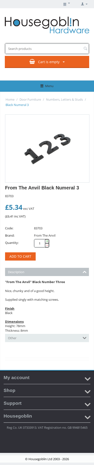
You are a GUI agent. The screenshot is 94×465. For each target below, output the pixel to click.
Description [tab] (16, 272)
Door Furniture (30, 99)
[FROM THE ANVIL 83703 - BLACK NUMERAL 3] (47, 148)
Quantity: (12, 242)
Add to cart (20, 256)
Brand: (9, 235)
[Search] (85, 49)
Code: (9, 228)
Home (10, 99)
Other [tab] (12, 338)
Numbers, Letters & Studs (64, 99)
